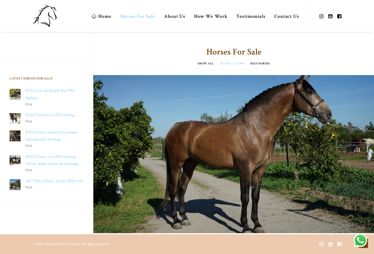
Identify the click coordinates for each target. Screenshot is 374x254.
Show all (206, 63)
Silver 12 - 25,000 (232, 63)
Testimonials (251, 16)
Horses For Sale (138, 16)
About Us (174, 16)
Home (104, 16)
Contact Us (286, 16)
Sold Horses (260, 63)
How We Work (211, 16)
